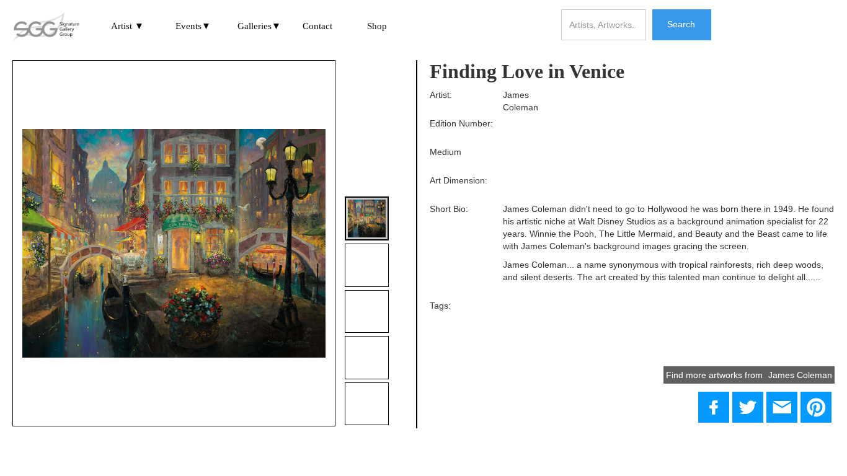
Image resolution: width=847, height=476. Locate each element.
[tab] (367, 218)
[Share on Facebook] (713, 407)
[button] (127, 27)
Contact (317, 26)
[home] (45, 27)
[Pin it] (815, 407)
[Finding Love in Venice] (747, 407)
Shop (377, 26)
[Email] (781, 407)
